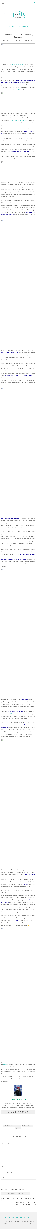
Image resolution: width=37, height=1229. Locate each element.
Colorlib (18, 1223)
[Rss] (25, 1112)
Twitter (5, 1064)
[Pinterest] (13, 1112)
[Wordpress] (27, 1112)
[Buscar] (34, 3)
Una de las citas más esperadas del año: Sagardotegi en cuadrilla (22, 1203)
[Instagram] (8, 1112)
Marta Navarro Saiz (26, 40)
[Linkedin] (11, 1112)
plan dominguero (27, 1125)
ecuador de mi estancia (17, 64)
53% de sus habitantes (17, 355)
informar (12, 714)
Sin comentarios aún (18, 1121)
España (19, 26)
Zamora (18, 1128)
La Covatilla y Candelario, (20, 120)
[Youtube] (20, 1112)
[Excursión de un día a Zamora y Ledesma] (18, 51)
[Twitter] (18, 1112)
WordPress (30, 1223)
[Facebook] (15, 1112)
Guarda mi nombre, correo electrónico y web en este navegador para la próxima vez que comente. (16, 1188)
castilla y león (8, 1125)
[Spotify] (23, 1112)
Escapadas (13, 26)
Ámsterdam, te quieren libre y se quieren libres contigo (18, 1199)
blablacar (20, 89)
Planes (25, 26)
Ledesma (17, 1125)
